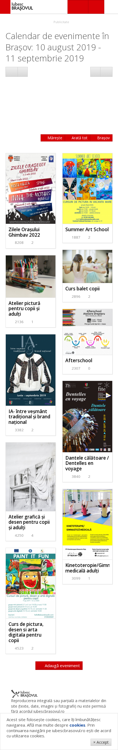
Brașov (103, 137)
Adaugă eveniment (62, 665)
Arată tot (79, 137)
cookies (77, 725)
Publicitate (61, 22)
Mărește (54, 137)
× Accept (101, 742)
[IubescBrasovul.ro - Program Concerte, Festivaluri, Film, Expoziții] (5, 7)
